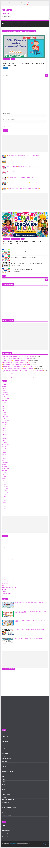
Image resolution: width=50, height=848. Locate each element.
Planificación (26, 22)
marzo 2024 (4, 432)
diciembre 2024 (5, 414)
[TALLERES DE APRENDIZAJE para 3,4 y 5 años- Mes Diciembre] (6, 252)
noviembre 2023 (5, 440)
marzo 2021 (4, 504)
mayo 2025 (4, 406)
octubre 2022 (4, 466)
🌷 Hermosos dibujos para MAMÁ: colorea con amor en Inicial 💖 (15, 362)
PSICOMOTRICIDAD (24, 25)
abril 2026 (4, 386)
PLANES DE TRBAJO (5, 577)
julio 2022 (4, 472)
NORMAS (3, 573)
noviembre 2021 (5, 488)
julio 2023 (4, 448)
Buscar (46, 75)
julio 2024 (4, 424)
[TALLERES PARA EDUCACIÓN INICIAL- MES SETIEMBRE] (6, 270)
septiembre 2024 (5, 420)
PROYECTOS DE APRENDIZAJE (15, 238)
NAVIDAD (3, 569)
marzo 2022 (4, 480)
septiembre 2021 (5, 492)
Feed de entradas (5, 736)
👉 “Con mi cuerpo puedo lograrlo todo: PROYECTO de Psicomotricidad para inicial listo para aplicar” (22, 373)
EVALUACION (4, 557)
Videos (3, 595)
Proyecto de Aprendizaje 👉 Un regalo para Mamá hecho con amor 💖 (16, 360)
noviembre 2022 (5, 464)
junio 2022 (4, 474)
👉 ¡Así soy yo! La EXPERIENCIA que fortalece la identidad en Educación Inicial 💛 (18, 368)
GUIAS (3, 563)
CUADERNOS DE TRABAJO (7, 553)
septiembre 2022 (5, 468)
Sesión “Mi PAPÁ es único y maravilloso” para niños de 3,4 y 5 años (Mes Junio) (23, 64)
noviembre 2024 (5, 416)
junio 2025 (4, 404)
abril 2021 (4, 502)
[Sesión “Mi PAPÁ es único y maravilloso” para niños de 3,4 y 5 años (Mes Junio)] (24, 46)
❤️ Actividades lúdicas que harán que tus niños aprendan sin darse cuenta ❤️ (18, 377)
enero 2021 (4, 506)
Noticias (3, 575)
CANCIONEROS (5, 545)
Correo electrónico (9, 119)
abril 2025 (4, 408)
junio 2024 (4, 426)
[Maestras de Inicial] (3, 23)
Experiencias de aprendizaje (12, 25)
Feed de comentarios (6, 738)
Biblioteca (4, 543)
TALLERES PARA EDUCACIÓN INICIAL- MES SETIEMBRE (21, 269)
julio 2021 (4, 496)
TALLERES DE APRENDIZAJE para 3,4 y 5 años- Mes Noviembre (23, 257)
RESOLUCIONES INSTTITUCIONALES (9, 587)
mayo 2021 (4, 500)
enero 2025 (4, 412)
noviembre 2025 (5, 394)
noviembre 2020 (5, 510)
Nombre (6, 113)
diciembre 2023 (5, 438)
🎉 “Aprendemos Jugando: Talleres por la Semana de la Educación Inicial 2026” (22, 242)
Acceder (3, 733)
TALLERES (32, 25)
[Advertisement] (25, 143)
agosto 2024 (4, 422)
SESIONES (4, 589)
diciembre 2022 (5, 462)
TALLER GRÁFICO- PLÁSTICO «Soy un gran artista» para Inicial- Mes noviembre (26, 263)
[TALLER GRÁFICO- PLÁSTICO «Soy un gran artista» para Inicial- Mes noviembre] (6, 264)
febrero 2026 (4, 390)
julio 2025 (4, 402)
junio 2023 (4, 450)
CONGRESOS (4, 551)
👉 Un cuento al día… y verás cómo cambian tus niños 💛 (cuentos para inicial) (18, 366)
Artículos (12, 22)
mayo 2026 (4, 384)
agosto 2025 (4, 400)
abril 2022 (4, 478)
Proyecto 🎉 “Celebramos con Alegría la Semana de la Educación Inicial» (16, 358)
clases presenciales (6, 238)
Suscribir (5, 131)
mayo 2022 (4, 476)
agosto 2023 (4, 446)
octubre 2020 (4, 512)
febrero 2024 (4, 434)
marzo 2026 (4, 388)
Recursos (19, 22)
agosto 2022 (4, 470)
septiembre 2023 (5, 444)
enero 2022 (4, 484)
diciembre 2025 (5, 392)
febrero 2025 (4, 410)
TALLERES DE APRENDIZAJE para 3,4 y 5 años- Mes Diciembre (23, 251)
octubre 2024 (4, 418)
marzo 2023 (4, 456)
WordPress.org (5, 741)
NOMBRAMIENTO (5, 571)
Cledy (13, 246)
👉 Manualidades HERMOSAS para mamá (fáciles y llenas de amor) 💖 (16, 364)
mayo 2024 (4, 428)
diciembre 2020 (5, 508)
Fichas (7, 22)
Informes (3, 565)
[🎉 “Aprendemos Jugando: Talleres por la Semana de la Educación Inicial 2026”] (25, 224)
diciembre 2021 (5, 486)
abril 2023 (4, 454)
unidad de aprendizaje (6, 593)
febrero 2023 (4, 458)
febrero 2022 (4, 482)
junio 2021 (4, 498)
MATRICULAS (4, 567)
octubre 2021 (4, 490)
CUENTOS (4, 555)
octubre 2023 (4, 442)
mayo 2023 (4, 452)
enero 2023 (4, 460)
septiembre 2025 (5, 398)
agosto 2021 (4, 494)
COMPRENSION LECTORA (7, 549)
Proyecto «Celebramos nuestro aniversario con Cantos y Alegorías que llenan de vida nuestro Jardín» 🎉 (23, 370)
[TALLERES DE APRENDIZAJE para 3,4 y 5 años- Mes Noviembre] (6, 258)
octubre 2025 (4, 396)
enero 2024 (4, 436)
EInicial (13, 61)
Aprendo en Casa (5, 539)
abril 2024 (4, 430)
